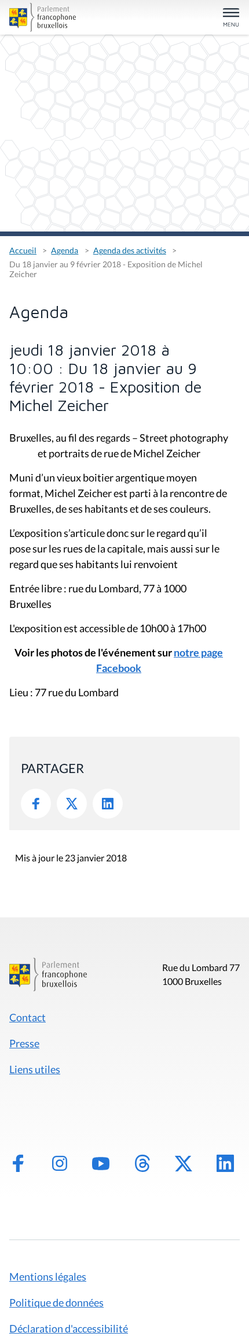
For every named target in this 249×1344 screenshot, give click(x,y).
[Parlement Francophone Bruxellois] (45, 17)
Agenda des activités (129, 250)
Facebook (36, 804)
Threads (142, 1163)
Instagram (59, 1163)
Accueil (22, 250)
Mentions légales (47, 1276)
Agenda (64, 250)
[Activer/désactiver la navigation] (231, 18)
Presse (24, 1043)
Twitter (72, 804)
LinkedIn (108, 804)
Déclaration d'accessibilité (68, 1328)
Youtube (100, 1163)
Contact (27, 1017)
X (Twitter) (183, 1163)
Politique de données (56, 1302)
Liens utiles (34, 1069)
